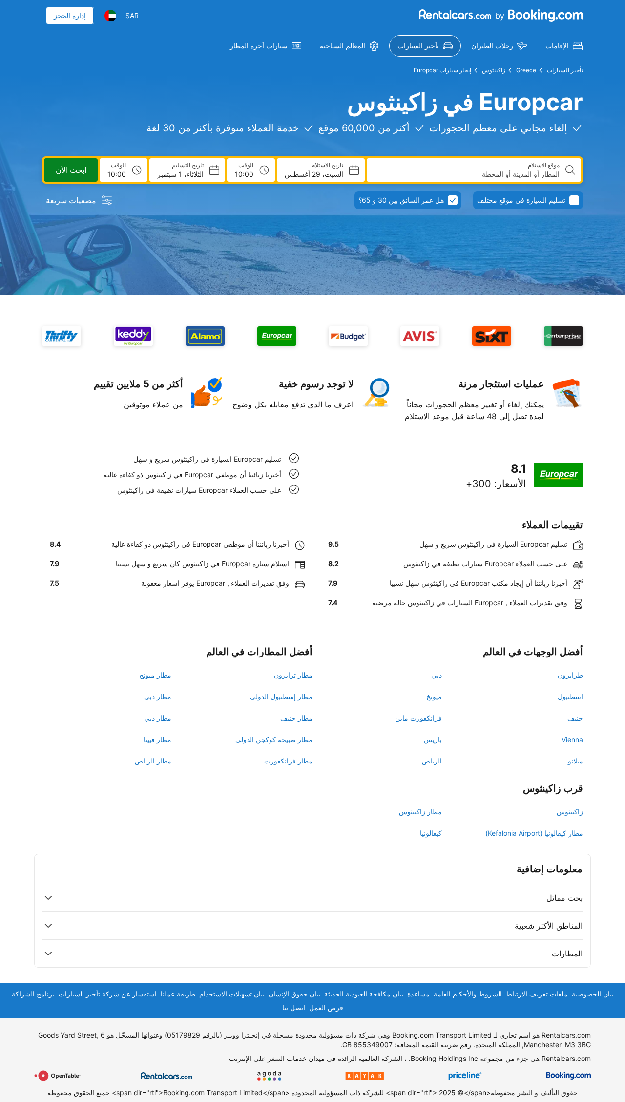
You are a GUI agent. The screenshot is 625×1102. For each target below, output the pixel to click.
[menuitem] (564, 46)
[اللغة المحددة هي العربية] (110, 15)
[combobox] (467, 174)
